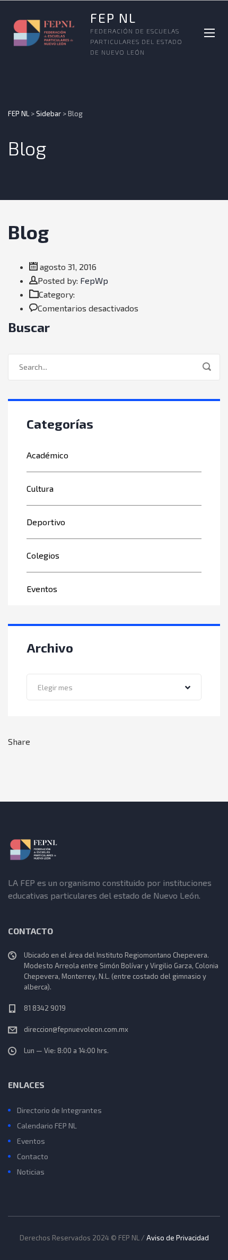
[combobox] (114, 687)
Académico (47, 455)
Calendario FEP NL (47, 1125)
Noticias (31, 1171)
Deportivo (46, 522)
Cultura (40, 488)
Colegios (43, 555)
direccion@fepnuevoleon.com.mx (76, 1029)
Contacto (32, 1156)
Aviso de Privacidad (177, 1237)
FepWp (94, 280)
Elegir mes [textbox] (55, 687)
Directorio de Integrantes (59, 1110)
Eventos (42, 589)
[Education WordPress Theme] (114, 849)
